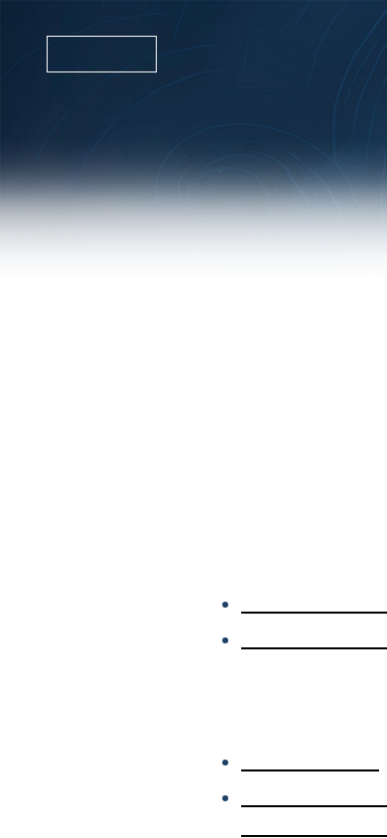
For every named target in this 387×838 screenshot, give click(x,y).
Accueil (58, 55)
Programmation (243, 55)
